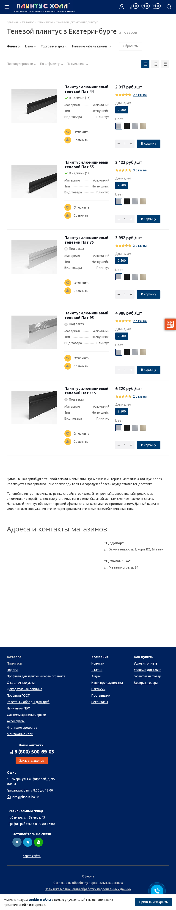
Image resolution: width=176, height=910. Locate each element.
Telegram (27, 842)
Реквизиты (99, 702)
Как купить (143, 657)
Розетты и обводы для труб (28, 702)
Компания (100, 657)
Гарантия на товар (147, 676)
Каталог (14, 657)
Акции (96, 676)
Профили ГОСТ (18, 695)
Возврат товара (146, 683)
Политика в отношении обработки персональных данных (88, 889)
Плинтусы (14, 663)
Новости (97, 663)
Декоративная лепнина (24, 689)
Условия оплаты (146, 663)
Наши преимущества (107, 683)
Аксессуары (16, 721)
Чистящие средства (22, 727)
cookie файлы (39, 900)
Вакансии (98, 689)
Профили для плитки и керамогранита (36, 676)
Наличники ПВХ (18, 708)
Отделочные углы (21, 683)
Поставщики (100, 695)
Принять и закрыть (153, 902)
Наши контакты (31, 745)
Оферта (88, 876)
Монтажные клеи (20, 734)
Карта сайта (32, 856)
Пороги (12, 670)
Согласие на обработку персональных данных (88, 883)
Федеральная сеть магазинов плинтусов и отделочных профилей (43, 11)
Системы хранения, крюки (26, 715)
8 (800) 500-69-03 (34, 751)
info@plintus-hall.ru (26, 797)
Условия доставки (147, 670)
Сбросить (130, 46)
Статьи (96, 670)
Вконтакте (17, 842)
